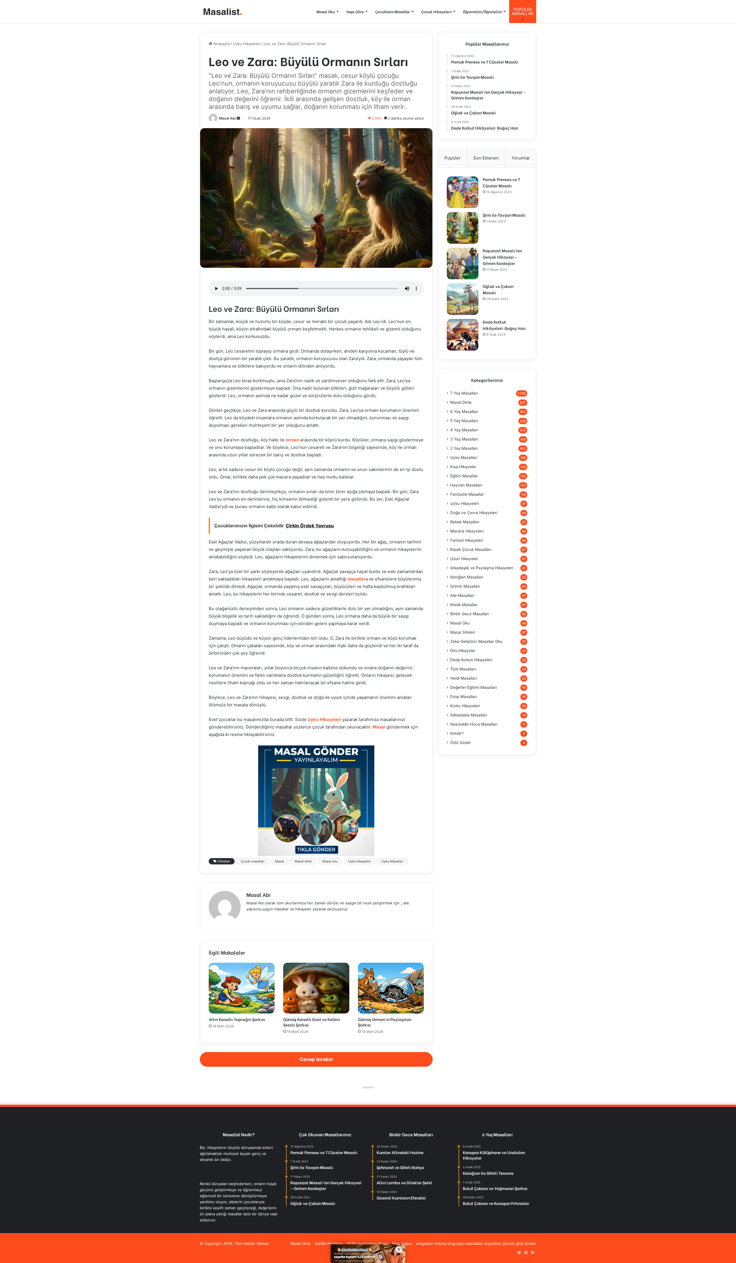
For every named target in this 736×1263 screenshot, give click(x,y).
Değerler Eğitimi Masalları (473, 687)
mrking (440, 1243)
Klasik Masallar (464, 604)
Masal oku (330, 861)
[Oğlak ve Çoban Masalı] (462, 299)
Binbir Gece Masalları (469, 614)
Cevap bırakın (316, 1059)
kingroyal (455, 1243)
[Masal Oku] (221, 11)
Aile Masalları (462, 595)
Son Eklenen (486, 158)
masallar (356, 579)
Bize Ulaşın (402, 1243)
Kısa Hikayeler (463, 466)
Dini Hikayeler (463, 650)
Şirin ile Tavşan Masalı (504, 215)
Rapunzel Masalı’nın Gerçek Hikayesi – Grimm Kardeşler (502, 256)
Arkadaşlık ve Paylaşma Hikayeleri (481, 568)
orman (293, 440)
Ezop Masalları (463, 696)
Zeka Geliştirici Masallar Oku (476, 641)
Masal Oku (326, 11)
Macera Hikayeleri (467, 531)
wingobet (424, 1243)
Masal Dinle (460, 402)
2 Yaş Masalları (464, 448)
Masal (379, 727)
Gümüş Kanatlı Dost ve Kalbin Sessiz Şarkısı (311, 1022)
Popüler (452, 158)
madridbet (474, 1243)
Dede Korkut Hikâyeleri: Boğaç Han (504, 325)
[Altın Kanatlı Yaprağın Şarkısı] (242, 988)
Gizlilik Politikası (329, 1243)
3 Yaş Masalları (464, 439)
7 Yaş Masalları (464, 393)
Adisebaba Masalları (468, 715)
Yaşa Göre (355, 11)
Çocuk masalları (252, 861)
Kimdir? (457, 733)
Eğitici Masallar (464, 476)
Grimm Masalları (465, 586)
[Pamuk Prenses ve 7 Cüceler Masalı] (462, 192)
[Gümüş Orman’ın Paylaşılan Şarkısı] (391, 988)
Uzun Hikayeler (464, 558)
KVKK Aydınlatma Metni (367, 1243)
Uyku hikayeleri (359, 861)
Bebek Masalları (464, 522)
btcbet (530, 1243)
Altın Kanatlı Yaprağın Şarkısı (237, 1019)
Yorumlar (520, 158)
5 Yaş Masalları (464, 420)
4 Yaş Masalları (464, 430)
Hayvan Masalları (466, 485)
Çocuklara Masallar (392, 11)
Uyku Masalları (392, 861)
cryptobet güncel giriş (503, 1243)
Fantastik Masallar (467, 494)
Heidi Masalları (463, 678)
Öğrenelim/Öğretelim (482, 11)
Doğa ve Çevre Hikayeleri (473, 512)
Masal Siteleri (462, 632)
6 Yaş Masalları (464, 411)
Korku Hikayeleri (465, 705)
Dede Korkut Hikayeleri (471, 660)
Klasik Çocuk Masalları (470, 549)
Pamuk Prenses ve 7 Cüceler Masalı (501, 182)
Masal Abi (227, 118)
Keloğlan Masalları (466, 577)
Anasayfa (221, 43)
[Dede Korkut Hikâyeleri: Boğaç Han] (462, 335)
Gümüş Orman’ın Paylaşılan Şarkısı (384, 1022)
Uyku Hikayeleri (247, 43)
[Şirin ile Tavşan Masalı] (462, 228)
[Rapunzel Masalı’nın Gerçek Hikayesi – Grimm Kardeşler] (462, 263)
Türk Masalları (463, 669)
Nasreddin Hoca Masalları (473, 724)
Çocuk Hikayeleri (436, 11)
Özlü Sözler (460, 742)
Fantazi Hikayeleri (466, 540)
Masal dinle (303, 861)
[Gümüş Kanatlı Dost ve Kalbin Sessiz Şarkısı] (316, 988)
